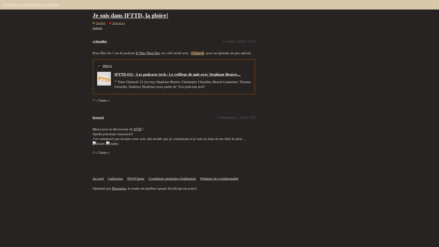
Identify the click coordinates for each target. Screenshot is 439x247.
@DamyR (197, 53)
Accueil (98, 178)
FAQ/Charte (135, 178)
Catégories (115, 178)
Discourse (119, 188)
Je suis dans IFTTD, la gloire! (130, 15)
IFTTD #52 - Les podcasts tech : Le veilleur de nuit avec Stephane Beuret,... (177, 74)
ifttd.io (107, 66)
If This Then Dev (148, 53)
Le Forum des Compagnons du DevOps (30, 4)
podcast (97, 28)
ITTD (138, 129)
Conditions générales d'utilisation (172, 178)
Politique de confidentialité (219, 178)
